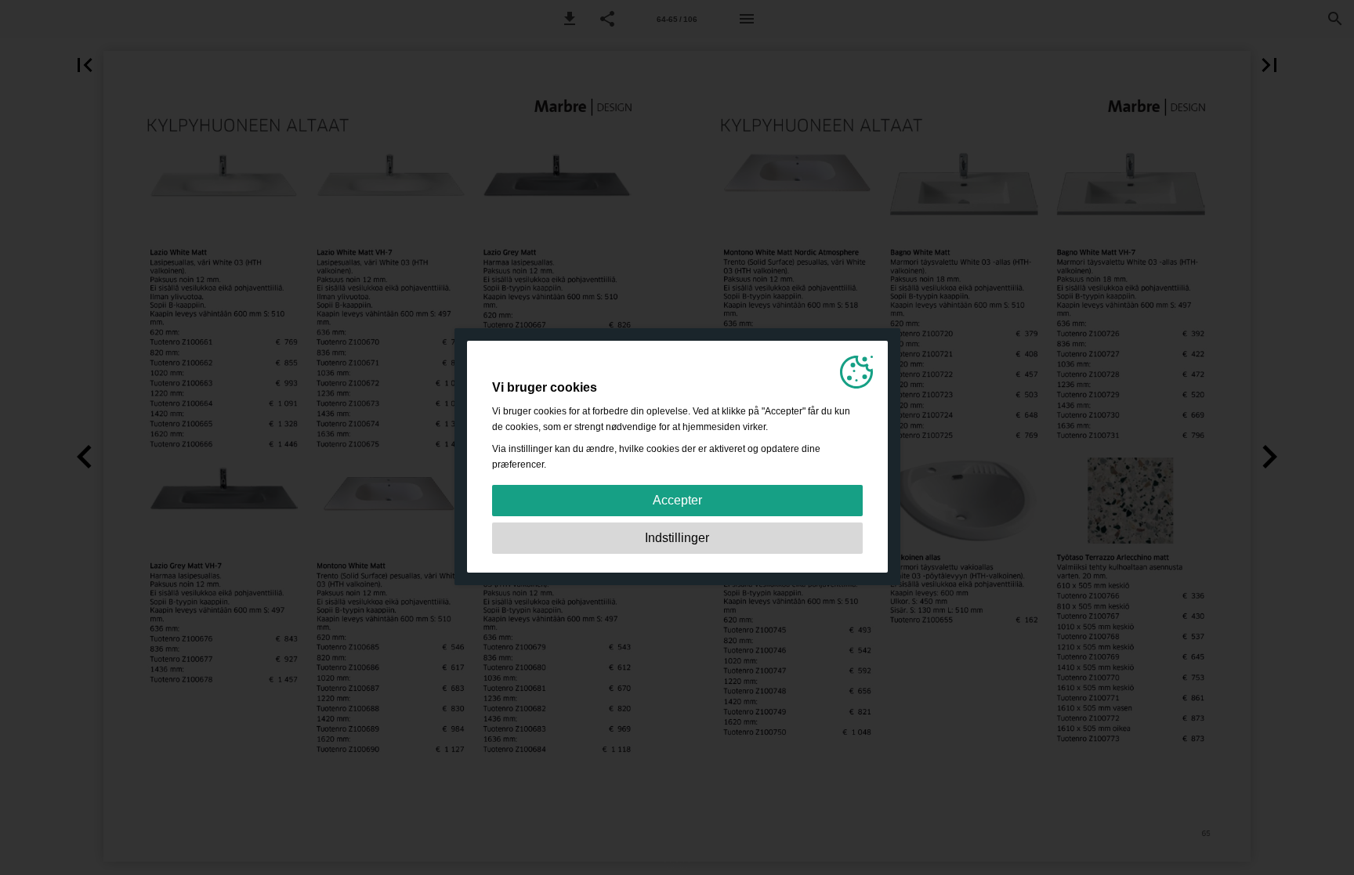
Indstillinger (677, 537)
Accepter (677, 500)
